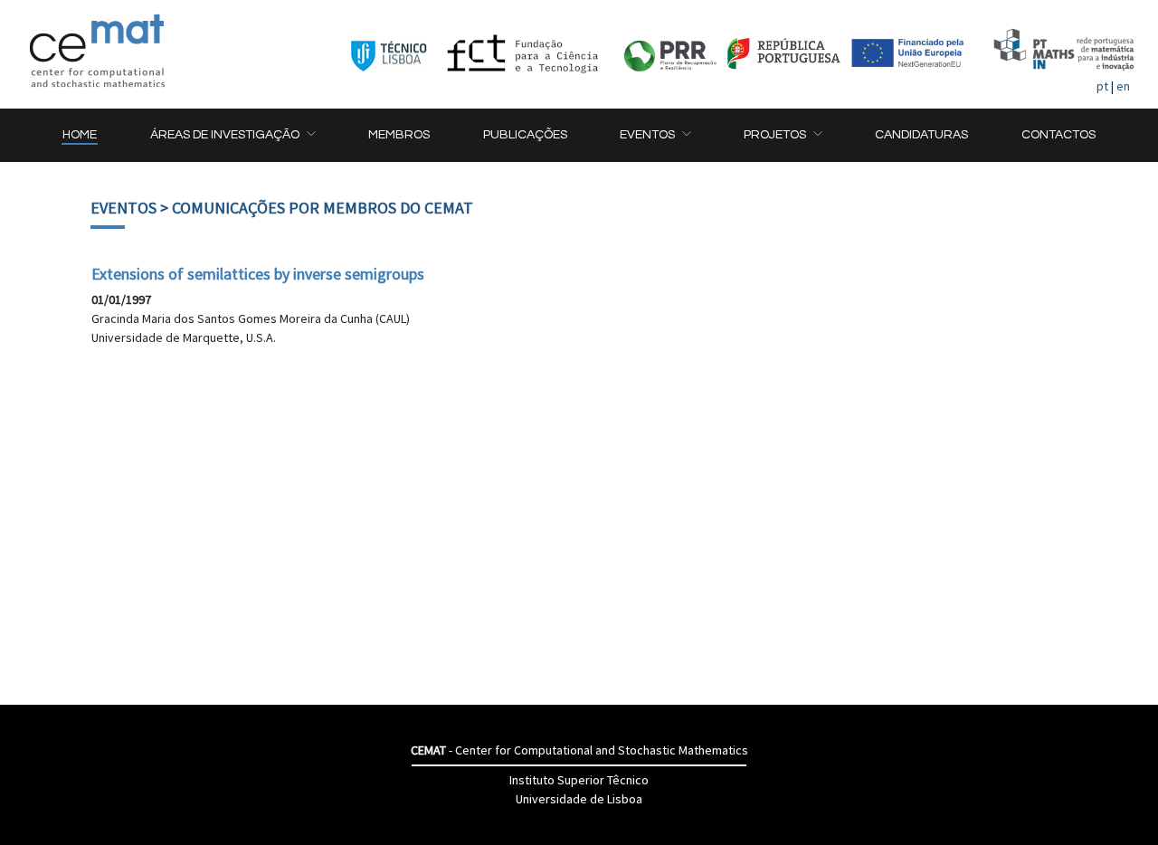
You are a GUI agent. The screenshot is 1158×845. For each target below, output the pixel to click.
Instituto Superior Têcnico (579, 780)
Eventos (123, 207)
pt (1102, 86)
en (1123, 86)
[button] (232, 135)
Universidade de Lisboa (579, 799)
